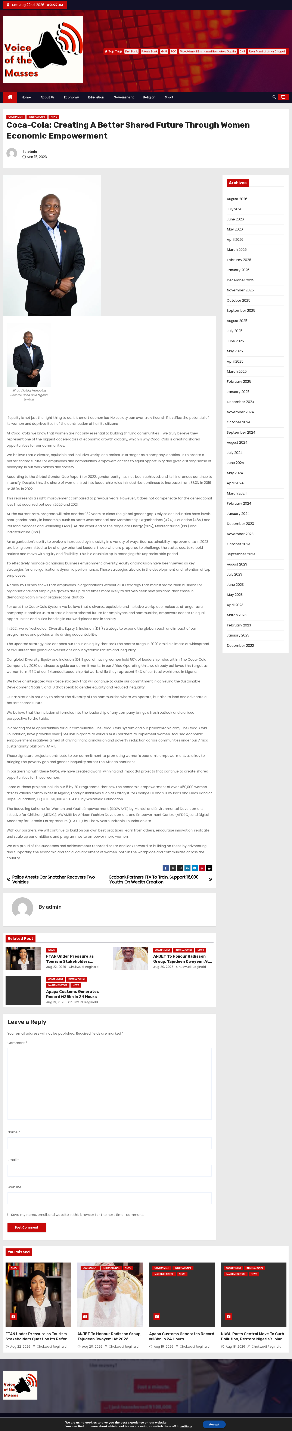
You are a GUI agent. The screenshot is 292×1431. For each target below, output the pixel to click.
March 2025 (237, 371)
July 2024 (235, 452)
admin (32, 152)
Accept (214, 1424)
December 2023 (240, 523)
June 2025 (235, 341)
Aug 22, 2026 (56, 967)
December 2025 (240, 280)
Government (124, 97)
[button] (274, 97)
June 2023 (235, 584)
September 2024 (241, 432)
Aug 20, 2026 (163, 967)
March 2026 (237, 249)
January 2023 (238, 635)
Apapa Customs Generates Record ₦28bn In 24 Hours (72, 994)
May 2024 (235, 473)
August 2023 (237, 564)
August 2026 (237, 198)
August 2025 (237, 320)
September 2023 (241, 554)
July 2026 (234, 209)
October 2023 (238, 544)
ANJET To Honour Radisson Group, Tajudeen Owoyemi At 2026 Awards (181, 961)
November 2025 (240, 290)
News (54, 116)
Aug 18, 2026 (236, 1346)
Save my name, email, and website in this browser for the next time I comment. (77, 1214)
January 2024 (238, 513)
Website (14, 1187)
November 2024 (240, 412)
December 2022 (240, 645)
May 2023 (235, 594)
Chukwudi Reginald (83, 967)
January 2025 (238, 391)
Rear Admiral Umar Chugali (267, 51)
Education (96, 97)
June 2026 (235, 219)
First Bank (131, 51)
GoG (164, 51)
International (37, 116)
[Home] (10, 97)
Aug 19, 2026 (56, 1002)
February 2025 (239, 381)
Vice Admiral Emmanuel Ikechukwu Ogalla (208, 51)
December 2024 (240, 401)
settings (186, 1426)
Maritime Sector (57, 985)
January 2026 (238, 269)
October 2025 (238, 300)
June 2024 (235, 462)
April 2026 (235, 239)
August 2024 (237, 442)
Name (13, 1132)
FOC (173, 51)
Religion (149, 97)
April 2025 (235, 361)
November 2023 (240, 534)
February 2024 (239, 503)
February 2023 (239, 625)
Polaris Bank (149, 51)
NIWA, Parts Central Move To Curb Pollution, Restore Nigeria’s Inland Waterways (253, 1339)
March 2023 (236, 615)
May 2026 (235, 229)
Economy (71, 97)
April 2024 (235, 483)
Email (13, 1159)
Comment (17, 1042)
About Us (48, 97)
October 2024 (239, 422)
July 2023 (234, 574)
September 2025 (241, 310)
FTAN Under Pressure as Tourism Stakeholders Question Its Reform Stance (73, 961)
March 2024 (237, 493)
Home (26, 97)
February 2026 (239, 259)
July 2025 (234, 330)
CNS (242, 51)
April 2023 (235, 605)
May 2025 (235, 351)
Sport (169, 97)
